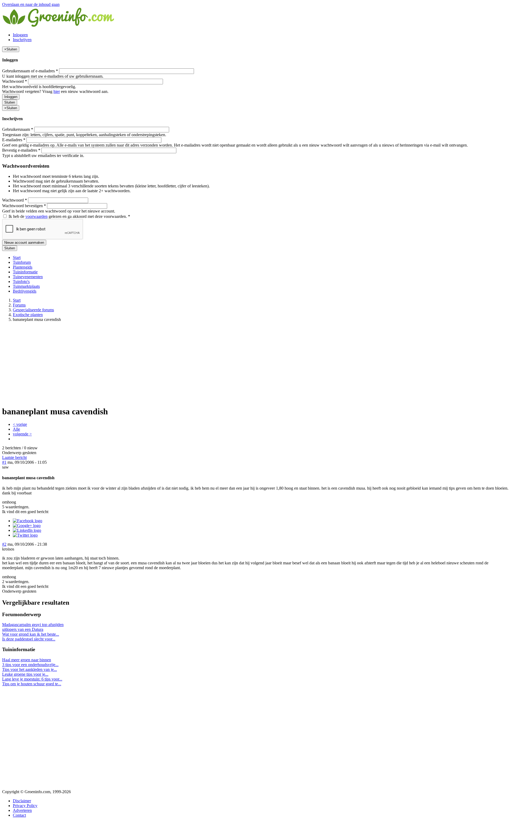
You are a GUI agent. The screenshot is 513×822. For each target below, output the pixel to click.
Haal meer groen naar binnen (26, 660)
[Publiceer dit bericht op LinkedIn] (27, 530)
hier (56, 91)
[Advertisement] (256, 363)
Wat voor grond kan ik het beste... (30, 634)
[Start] (58, 25)
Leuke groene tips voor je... (25, 674)
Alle (16, 429)
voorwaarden (36, 216)
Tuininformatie (25, 272)
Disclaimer (22, 801)
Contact (19, 815)
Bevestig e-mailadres (21, 150)
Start (17, 257)
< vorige (20, 424)
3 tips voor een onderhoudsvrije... (30, 664)
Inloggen (20, 35)
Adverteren (22, 810)
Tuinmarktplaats (26, 286)
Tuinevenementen (28, 276)
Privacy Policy (25, 805)
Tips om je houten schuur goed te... (31, 684)
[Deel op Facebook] (27, 520)
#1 (4, 462)
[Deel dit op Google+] (27, 525)
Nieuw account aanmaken (24, 243)
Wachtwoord (14, 81)
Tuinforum (22, 262)
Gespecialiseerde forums (33, 310)
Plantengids (22, 267)
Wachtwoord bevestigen (24, 205)
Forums (19, 305)
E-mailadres (13, 139)
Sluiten (9, 102)
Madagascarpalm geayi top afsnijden (33, 624)
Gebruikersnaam (17, 129)
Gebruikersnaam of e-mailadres (30, 71)
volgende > (22, 434)
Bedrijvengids (24, 291)
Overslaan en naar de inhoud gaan (31, 4)
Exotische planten (28, 314)
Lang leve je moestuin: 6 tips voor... (32, 679)
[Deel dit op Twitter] (25, 535)
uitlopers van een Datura (22, 629)
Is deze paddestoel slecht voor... (28, 639)
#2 (4, 544)
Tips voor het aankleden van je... (29, 669)
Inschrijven (22, 39)
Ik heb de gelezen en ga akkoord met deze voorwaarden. (68, 216)
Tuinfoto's (21, 281)
